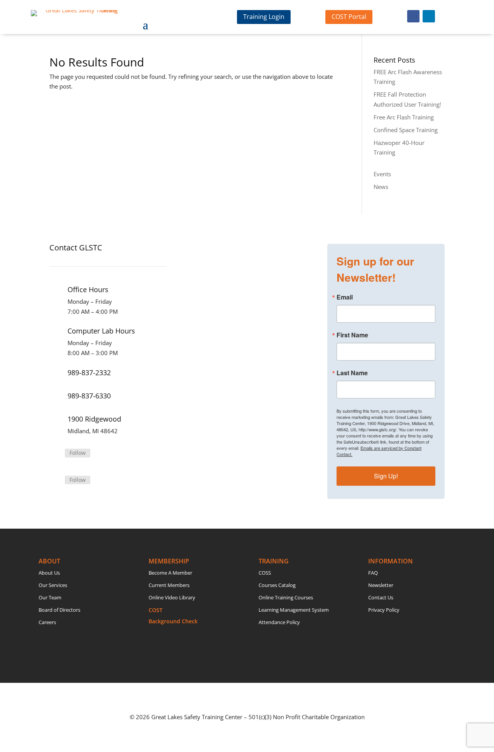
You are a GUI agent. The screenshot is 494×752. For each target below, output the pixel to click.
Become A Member (170, 572)
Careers (47, 622)
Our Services (53, 585)
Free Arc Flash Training (404, 117)
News (381, 187)
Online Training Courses (286, 597)
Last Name (352, 373)
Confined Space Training (406, 130)
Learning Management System (294, 609)
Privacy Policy (383, 609)
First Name (352, 335)
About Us (49, 572)
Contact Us (380, 597)
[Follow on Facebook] (413, 16)
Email (345, 297)
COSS (265, 572)
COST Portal (349, 16)
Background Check (173, 621)
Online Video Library (172, 597)
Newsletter (380, 585)
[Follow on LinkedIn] (429, 16)
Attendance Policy (279, 622)
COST (155, 610)
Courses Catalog (277, 585)
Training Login (263, 16)
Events (382, 174)
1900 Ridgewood (94, 419)
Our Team (50, 597)
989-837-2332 (89, 372)
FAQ (373, 572)
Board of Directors (59, 609)
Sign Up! (386, 475)
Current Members (169, 585)
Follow (77, 452)
